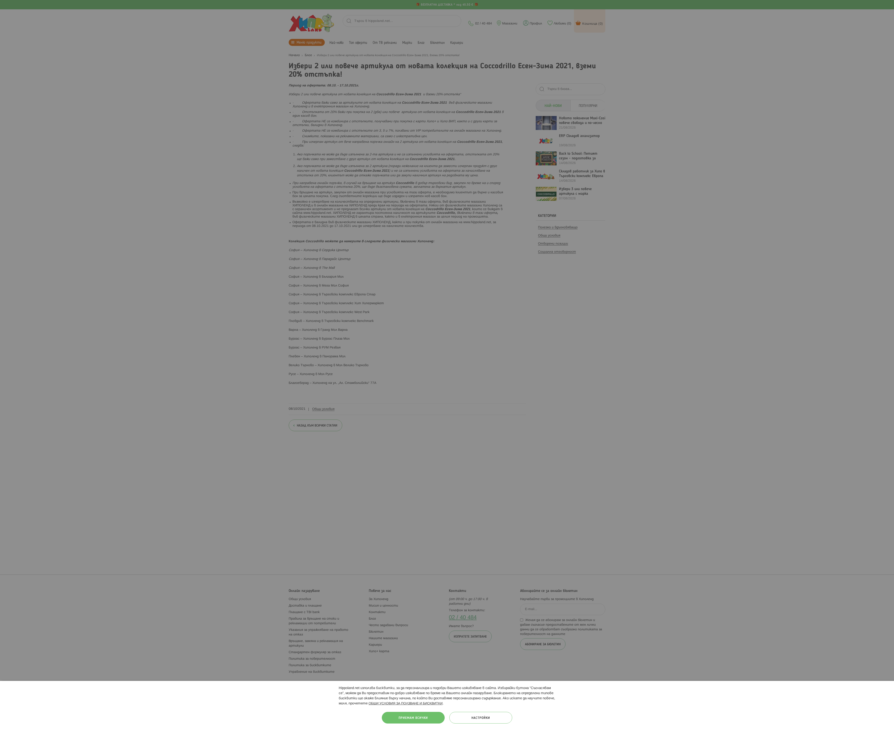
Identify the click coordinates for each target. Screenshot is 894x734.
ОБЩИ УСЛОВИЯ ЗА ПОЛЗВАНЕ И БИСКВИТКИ (406, 703)
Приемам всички (413, 718)
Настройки (480, 718)
